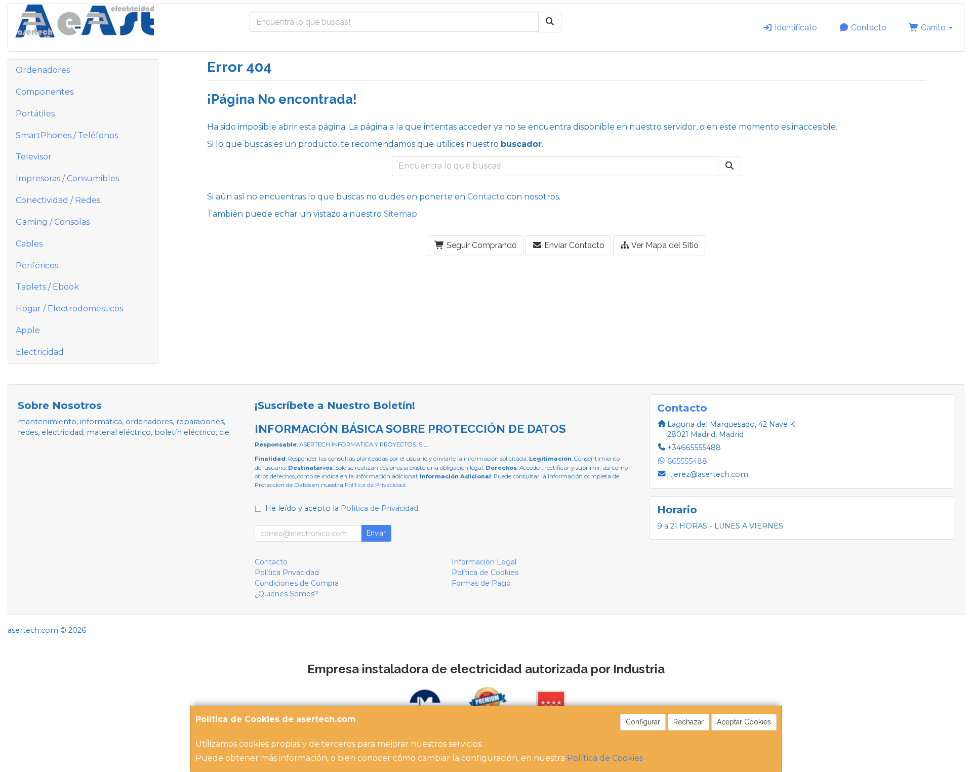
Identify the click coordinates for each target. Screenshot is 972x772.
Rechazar (688, 722)
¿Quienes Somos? (286, 593)
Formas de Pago (481, 583)
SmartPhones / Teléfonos (67, 135)
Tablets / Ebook (47, 287)
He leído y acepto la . (342, 508)
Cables (29, 244)
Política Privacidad (287, 572)
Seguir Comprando (480, 245)
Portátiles (35, 113)
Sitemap (400, 214)
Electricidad (40, 352)
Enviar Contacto (573, 245)
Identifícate (795, 27)
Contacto (867, 27)
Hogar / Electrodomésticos (69, 308)
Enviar (376, 533)
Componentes (44, 92)
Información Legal (484, 561)
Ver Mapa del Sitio (664, 245)
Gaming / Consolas (53, 222)
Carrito (933, 27)
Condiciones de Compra (297, 583)
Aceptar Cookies (744, 722)
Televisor (34, 156)
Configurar (643, 722)
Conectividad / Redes (58, 200)
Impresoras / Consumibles (67, 178)
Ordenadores (43, 70)
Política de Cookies (605, 758)
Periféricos (37, 265)
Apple (28, 330)
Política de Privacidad (375, 485)
